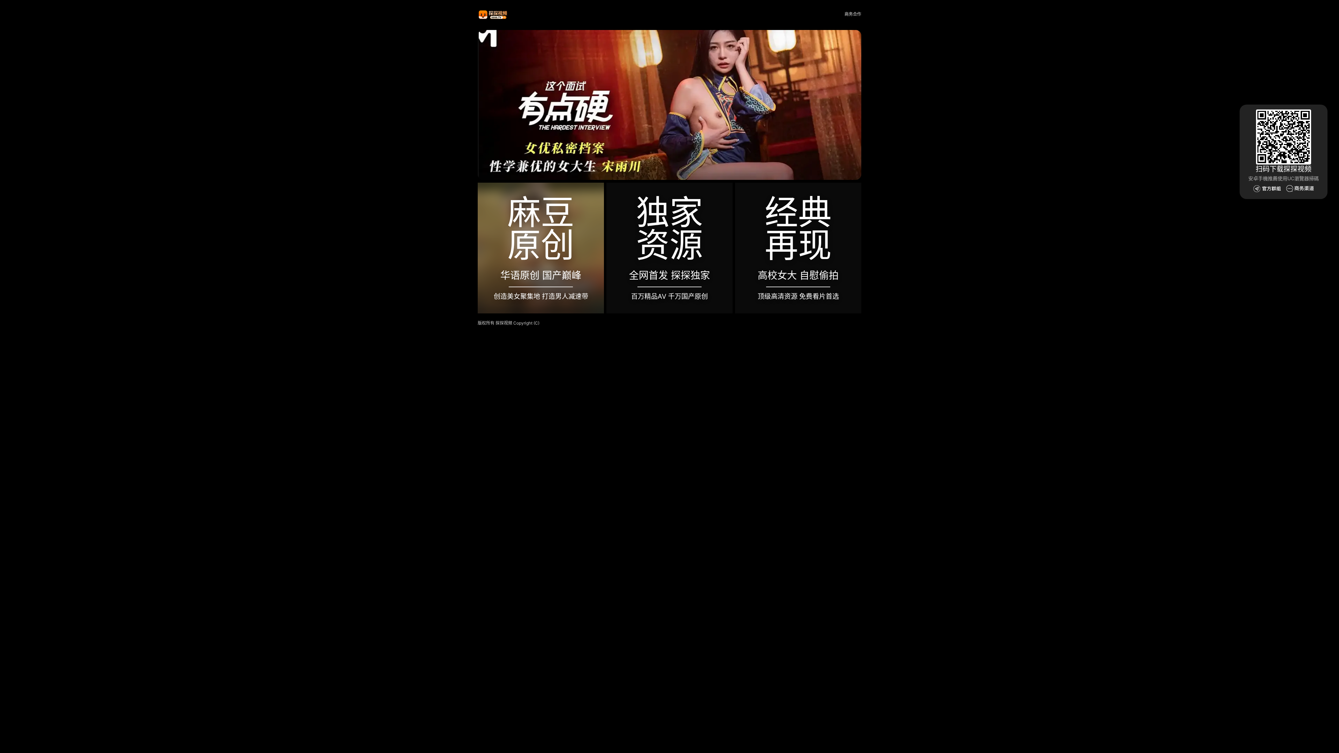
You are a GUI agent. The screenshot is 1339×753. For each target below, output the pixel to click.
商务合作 (853, 14)
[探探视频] (493, 14)
